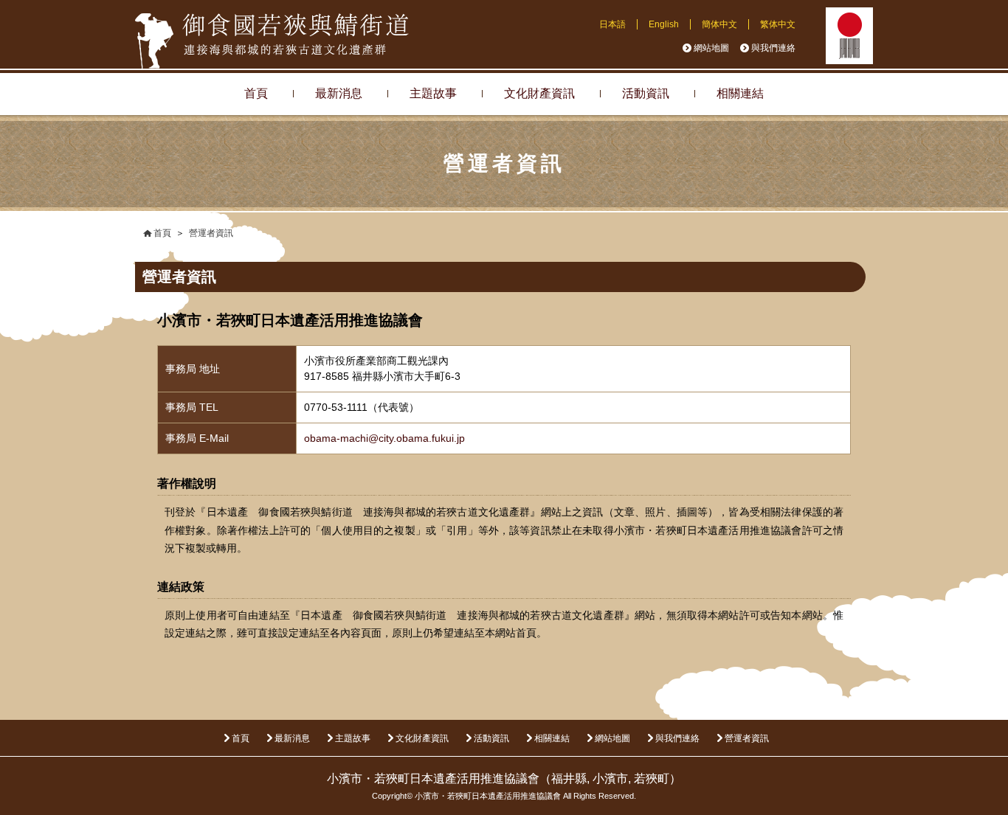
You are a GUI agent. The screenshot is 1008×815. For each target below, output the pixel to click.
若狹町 (651, 778)
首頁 (256, 93)
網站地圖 (711, 48)
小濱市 (610, 778)
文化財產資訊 (539, 93)
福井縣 (569, 778)
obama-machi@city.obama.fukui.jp (384, 438)
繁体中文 (777, 24)
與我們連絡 (773, 48)
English (664, 24)
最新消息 (338, 93)
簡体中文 (719, 24)
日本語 (612, 24)
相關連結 (740, 93)
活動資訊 (645, 93)
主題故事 (433, 93)
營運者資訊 (747, 738)
